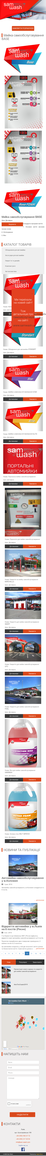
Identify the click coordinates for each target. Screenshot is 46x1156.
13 (40, 953)
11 (31, 953)
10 (27, 953)
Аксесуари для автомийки (14, 255)
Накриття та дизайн (12, 261)
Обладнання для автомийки (15, 250)
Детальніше (13, 356)
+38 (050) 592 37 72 (23, 1136)
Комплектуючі (10, 266)
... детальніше (39, 900)
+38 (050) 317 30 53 (23, 1139)
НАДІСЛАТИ (22, 1114)
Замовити (32, 356)
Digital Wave (39, 1154)
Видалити (12, 224)
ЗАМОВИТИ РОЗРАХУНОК (23, 28)
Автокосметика (10, 271)
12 (36, 953)
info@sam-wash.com (23, 1142)
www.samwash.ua (24, 325)
